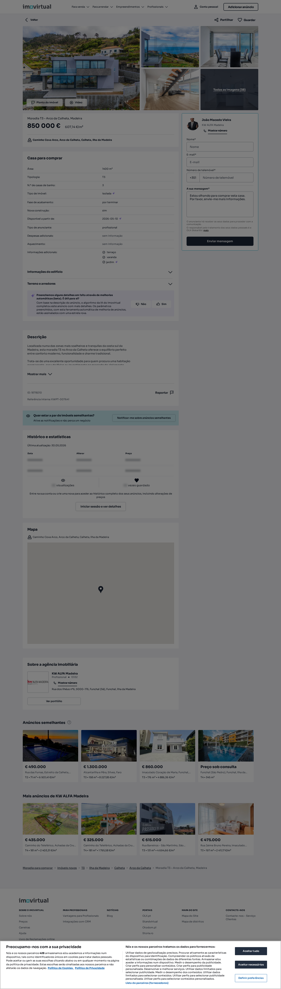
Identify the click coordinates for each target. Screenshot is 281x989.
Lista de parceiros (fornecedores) (147, 983)
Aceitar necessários (251, 964)
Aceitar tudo (251, 951)
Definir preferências (251, 978)
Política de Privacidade (90, 968)
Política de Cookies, (61, 968)
